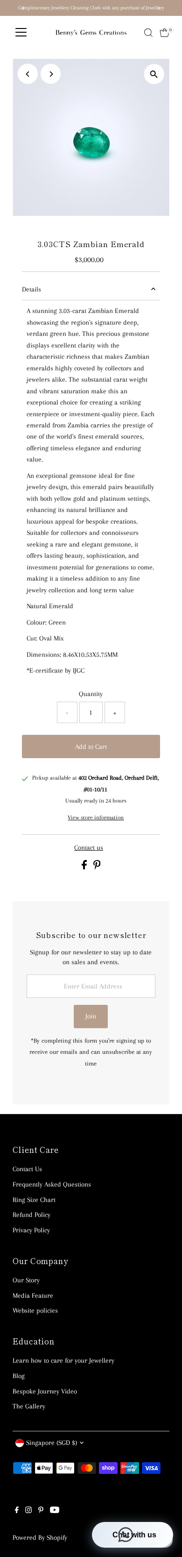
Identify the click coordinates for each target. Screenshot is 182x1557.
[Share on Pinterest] (97, 867)
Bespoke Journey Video (45, 1391)
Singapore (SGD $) (51, 1442)
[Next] (50, 74)
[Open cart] (164, 32)
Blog (19, 1375)
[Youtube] (55, 1511)
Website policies (35, 1310)
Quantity (91, 693)
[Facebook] (17, 1511)
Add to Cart (91, 746)
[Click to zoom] (154, 74)
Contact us (88, 847)
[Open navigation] (21, 32)
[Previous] (27, 74)
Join (90, 1016)
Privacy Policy (31, 1230)
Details (31, 289)
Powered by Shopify (40, 1537)
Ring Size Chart (34, 1199)
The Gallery (29, 1406)
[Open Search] (148, 32)
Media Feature (33, 1295)
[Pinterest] (41, 1511)
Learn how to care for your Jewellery (63, 1360)
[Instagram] (28, 1511)
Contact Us (27, 1169)
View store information (96, 817)
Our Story (26, 1280)
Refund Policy (31, 1214)
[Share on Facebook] (85, 867)
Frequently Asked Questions (52, 1184)
